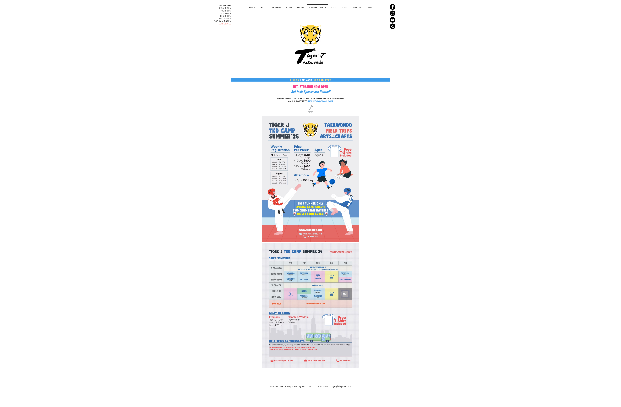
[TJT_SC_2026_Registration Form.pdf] (310, 109)
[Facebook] (392, 7)
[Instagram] (392, 13)
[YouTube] (392, 20)
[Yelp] (392, 26)
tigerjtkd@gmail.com (341, 386)
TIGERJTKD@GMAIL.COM (320, 101)
